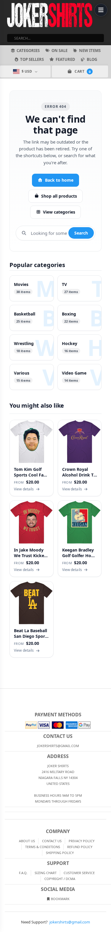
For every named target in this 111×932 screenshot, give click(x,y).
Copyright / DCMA (59, 878)
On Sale (59, 50)
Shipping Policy (60, 852)
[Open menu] (100, 10)
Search (81, 233)
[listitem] (31, 288)
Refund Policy (79, 847)
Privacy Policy (81, 841)
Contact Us (52, 841)
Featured (65, 59)
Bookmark (60, 899)
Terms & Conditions (42, 847)
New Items (90, 50)
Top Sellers (32, 59)
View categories (59, 212)
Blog (92, 59)
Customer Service (79, 873)
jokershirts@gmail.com (69, 922)
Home (4, 693)
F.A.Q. (23, 873)
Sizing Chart (46, 873)
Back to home (59, 180)
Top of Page (107, 693)
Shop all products (59, 196)
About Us (27, 841)
